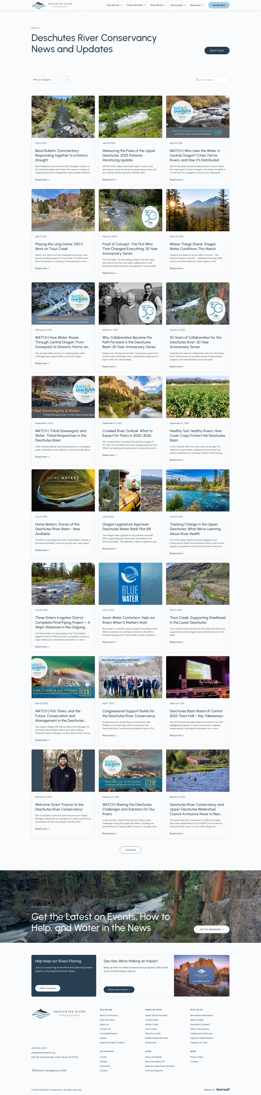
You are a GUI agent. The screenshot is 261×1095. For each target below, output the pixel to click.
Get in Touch (217, 50)
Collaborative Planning (201, 1033)
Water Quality (197, 1020)
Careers (104, 1070)
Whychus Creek (153, 1033)
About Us (104, 1024)
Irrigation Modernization (201, 1038)
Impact (103, 1038)
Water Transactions (199, 1029)
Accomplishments (108, 1033)
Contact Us (105, 1029)
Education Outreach (200, 1024)
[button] (114, 5)
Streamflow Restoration (201, 1015)
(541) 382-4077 (39, 1048)
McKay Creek (151, 1024)
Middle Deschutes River (156, 1038)
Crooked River (152, 1020)
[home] (51, 5)
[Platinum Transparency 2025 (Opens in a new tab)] (48, 1070)
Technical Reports (154, 1070)
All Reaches (150, 1042)
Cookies (194, 1061)
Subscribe (105, 1066)
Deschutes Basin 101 (155, 1061)
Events (103, 1057)
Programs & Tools (198, 1042)
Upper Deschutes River (156, 1015)
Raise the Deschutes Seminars (160, 1066)
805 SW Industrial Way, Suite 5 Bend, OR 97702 (54, 1057)
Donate (103, 1061)
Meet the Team (107, 1020)
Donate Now (219, 5)
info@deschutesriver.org (43, 1052)
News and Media (153, 1057)
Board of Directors (109, 1015)
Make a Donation (48, 988)
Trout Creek (150, 1029)
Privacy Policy (197, 1057)
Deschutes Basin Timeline (112, 1042)
